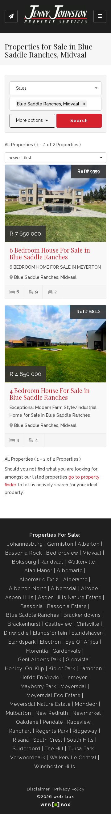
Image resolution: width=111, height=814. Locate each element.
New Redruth (51, 713)
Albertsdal (64, 588)
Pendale (53, 722)
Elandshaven (87, 633)
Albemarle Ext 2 (39, 579)
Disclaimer (38, 788)
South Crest (48, 740)
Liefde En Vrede (39, 677)
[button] (32, 121)
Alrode (89, 588)
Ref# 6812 (88, 311)
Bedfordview (62, 553)
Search (79, 120)
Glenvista (77, 660)
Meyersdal (73, 686)
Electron (50, 642)
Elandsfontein (50, 633)
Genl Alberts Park (39, 660)
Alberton (89, 544)
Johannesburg (25, 544)
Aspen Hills (19, 597)
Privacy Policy (69, 788)
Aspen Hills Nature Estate (69, 597)
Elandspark (22, 642)
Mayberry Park (38, 686)
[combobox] (55, 88)
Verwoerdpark (27, 758)
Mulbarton (18, 713)
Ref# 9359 (88, 171)
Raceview (79, 722)
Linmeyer (75, 677)
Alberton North (28, 588)
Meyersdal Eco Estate (53, 695)
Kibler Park (62, 668)
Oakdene (27, 722)
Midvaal (92, 553)
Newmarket (86, 713)
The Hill (54, 749)
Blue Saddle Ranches (32, 615)
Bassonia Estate (67, 606)
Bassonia (31, 606)
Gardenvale (66, 651)
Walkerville (81, 562)
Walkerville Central (73, 758)
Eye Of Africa (81, 642)
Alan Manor (38, 570)
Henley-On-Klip (24, 668)
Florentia (37, 651)
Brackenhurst (24, 624)
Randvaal (52, 562)
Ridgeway (85, 731)
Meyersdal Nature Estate (40, 704)
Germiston (60, 544)
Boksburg (24, 562)
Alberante (75, 579)
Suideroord (26, 749)
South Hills (80, 740)
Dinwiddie (16, 633)
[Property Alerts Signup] (11, 16)
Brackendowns (82, 615)
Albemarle (70, 570)
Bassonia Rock (23, 553)
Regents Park (52, 731)
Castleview (58, 624)
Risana (21, 740)
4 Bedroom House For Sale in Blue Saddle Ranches (50, 393)
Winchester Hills (54, 766)
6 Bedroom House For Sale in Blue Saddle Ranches (50, 253)
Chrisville (87, 624)
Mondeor (86, 704)
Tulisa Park (81, 749)
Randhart (20, 731)
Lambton (91, 668)
